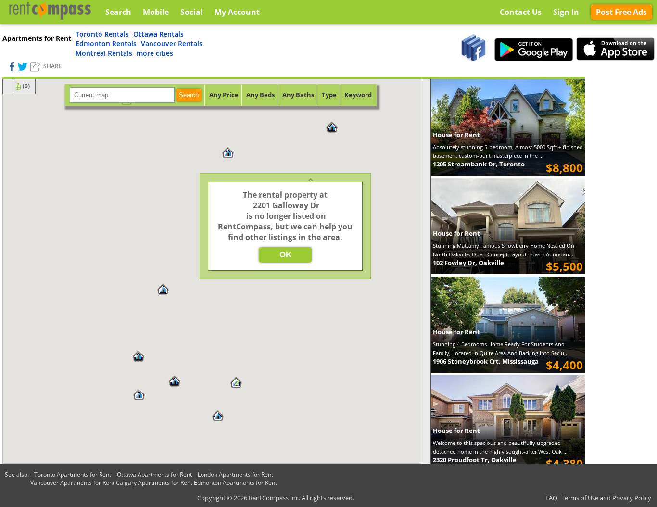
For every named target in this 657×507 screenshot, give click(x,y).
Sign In (566, 12)
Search (189, 95)
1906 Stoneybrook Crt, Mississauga (486, 361)
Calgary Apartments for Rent (154, 483)
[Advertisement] (621, 221)
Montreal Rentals (104, 53)
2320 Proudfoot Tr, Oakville (475, 460)
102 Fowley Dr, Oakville (468, 262)
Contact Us (521, 12)
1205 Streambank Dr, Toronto (479, 164)
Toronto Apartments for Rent (72, 474)
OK (285, 254)
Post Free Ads (621, 12)
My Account (237, 12)
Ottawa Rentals (158, 33)
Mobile (156, 12)
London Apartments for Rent (235, 474)
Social (191, 12)
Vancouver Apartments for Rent (72, 483)
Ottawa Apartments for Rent (154, 474)
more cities (155, 53)
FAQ (551, 498)
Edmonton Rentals (106, 43)
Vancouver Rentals (171, 43)
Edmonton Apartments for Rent (235, 483)
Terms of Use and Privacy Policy (606, 498)
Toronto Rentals (102, 33)
